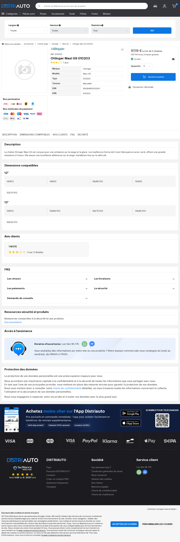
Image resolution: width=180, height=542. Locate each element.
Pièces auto (29, 13)
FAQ (72, 134)
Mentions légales (99, 486)
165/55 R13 (12, 222)
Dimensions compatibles (35, 134)
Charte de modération (102, 494)
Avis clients (60, 134)
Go (152, 31)
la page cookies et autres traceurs (56, 535)
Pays (48, 467)
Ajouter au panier (156, 77)
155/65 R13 (140, 210)
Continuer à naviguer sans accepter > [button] (162, 509)
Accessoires (57, 13)
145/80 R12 (97, 181)
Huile (72, 13)
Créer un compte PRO (57, 478)
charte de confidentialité (67, 388)
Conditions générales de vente (106, 471)
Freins (94, 13)
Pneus (43, 13)
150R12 (138, 181)
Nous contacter (99, 474)
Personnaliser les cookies (157, 524)
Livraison (50, 474)
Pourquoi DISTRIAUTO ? (58, 471)
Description (9, 134)
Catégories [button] (12, 13)
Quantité (135, 66)
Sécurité (82, 134)
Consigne (51, 486)
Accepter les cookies (124, 524)
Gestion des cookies (101, 478)
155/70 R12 (12, 192)
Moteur (107, 13)
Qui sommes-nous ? (101, 467)
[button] (155, 6)
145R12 (53, 181)
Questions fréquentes (57, 482)
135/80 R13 (55, 210)
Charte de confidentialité (104, 490)
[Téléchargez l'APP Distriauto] (130, 413)
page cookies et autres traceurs (32, 530)
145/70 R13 (97, 210)
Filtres (83, 13)
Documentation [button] (13, 322)
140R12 (10, 181)
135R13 (10, 210)
